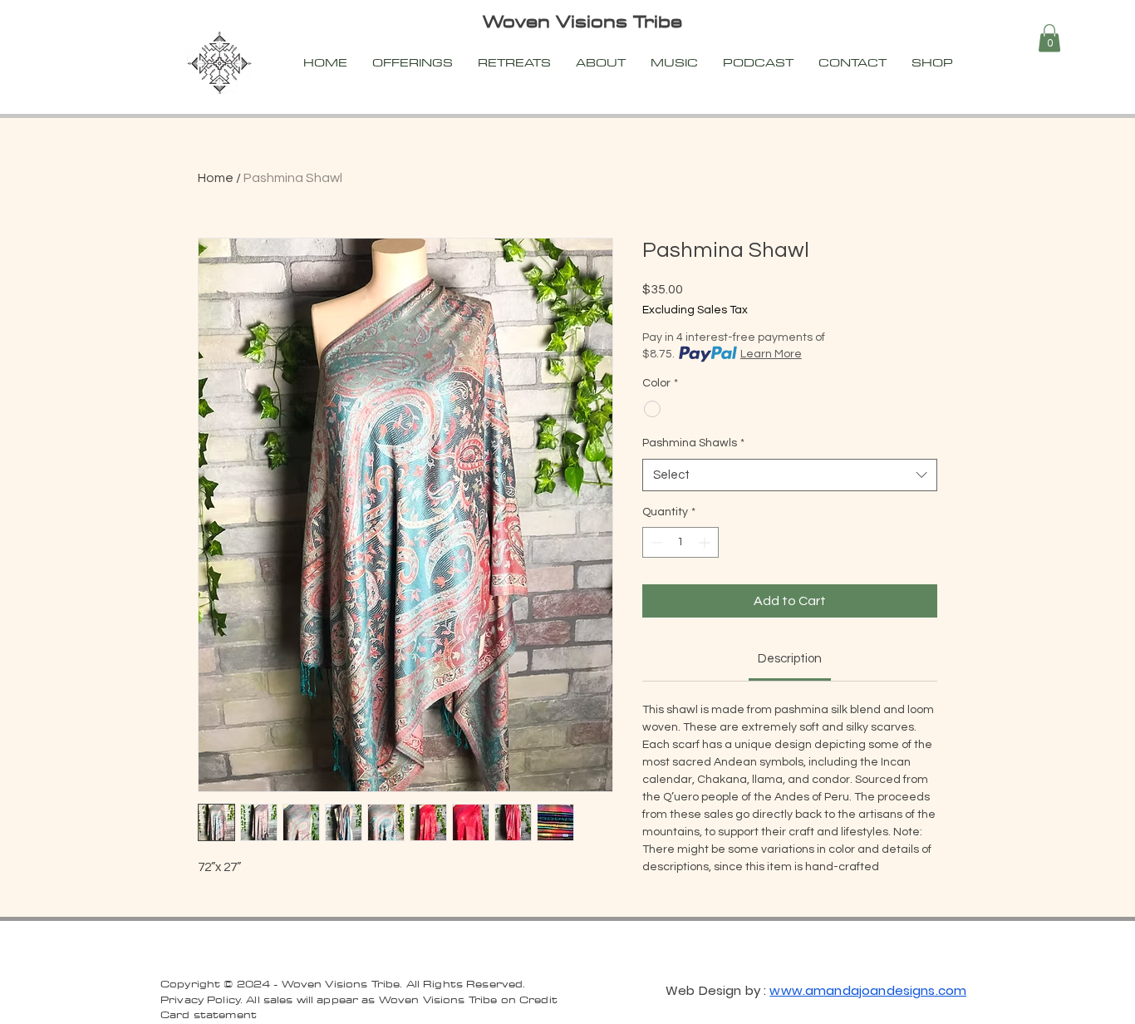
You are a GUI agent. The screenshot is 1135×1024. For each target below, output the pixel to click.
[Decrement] (655, 542)
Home (215, 178)
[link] (790, 658)
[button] (1049, 38)
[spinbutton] (680, 542)
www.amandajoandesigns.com (867, 990)
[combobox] (789, 475)
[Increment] (705, 542)
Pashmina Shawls (693, 443)
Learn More (771, 354)
